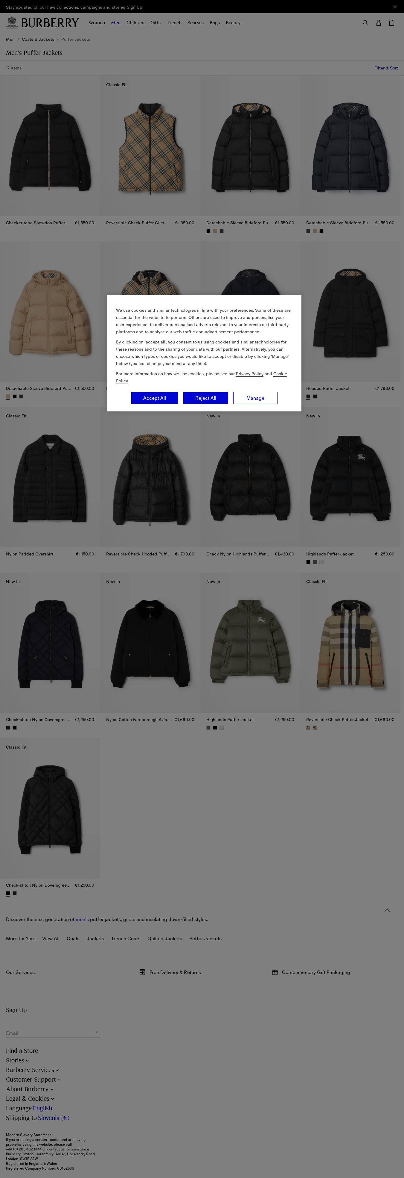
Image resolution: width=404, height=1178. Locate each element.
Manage (255, 398)
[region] (204, 353)
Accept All (154, 398)
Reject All (205, 398)
